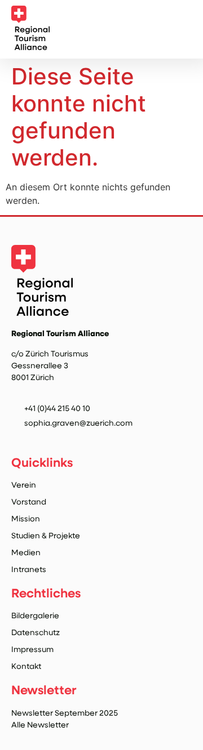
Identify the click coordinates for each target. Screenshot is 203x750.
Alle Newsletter (40, 724)
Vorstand (28, 501)
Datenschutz (35, 632)
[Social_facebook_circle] (41, 437)
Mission (25, 518)
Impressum (32, 649)
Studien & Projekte (45, 535)
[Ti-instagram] (17, 437)
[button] (183, 30)
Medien (26, 552)
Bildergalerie (35, 615)
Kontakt (26, 665)
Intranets (28, 569)
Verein (23, 484)
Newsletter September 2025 (64, 712)
